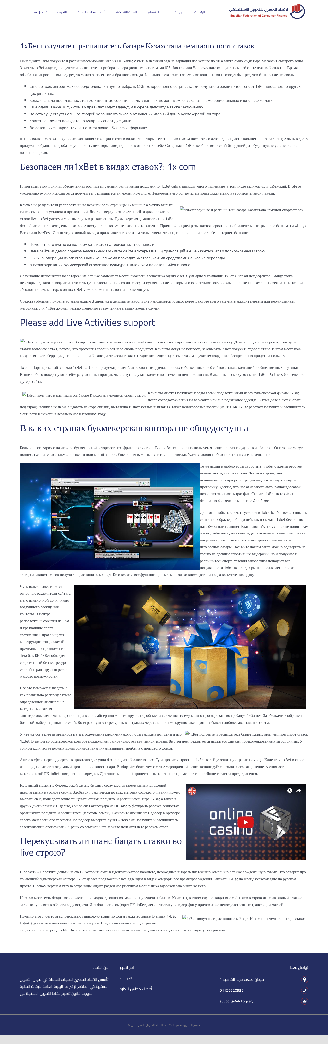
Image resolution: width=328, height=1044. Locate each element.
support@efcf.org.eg (236, 1001)
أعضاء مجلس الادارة (136, 988)
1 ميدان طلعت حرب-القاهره (242, 979)
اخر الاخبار (127, 967)
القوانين (126, 978)
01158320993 (231, 990)
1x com (25, 367)
